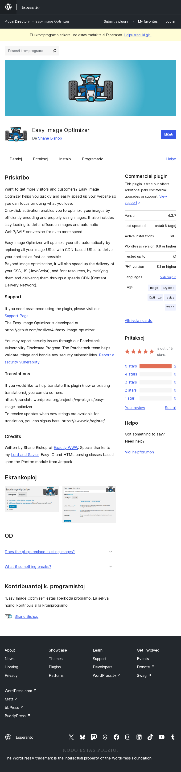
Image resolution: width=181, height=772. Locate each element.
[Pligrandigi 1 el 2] (52, 492)
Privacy (11, 675)
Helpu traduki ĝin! (138, 35)
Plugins (55, 667)
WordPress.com (21, 690)
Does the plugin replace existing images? (40, 552)
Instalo (65, 159)
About (10, 650)
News (10, 658)
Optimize (155, 297)
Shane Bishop (50, 138)
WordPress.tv (107, 675)
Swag (144, 675)
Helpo (171, 159)
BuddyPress (17, 715)
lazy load (168, 288)
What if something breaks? (28, 566)
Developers (102, 667)
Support (100, 658)
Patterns (56, 675)
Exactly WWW (66, 447)
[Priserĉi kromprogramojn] (54, 50)
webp (170, 307)
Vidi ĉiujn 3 (168, 277)
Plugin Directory (17, 21)
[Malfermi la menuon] (173, 7)
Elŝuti (168, 134)
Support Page (17, 315)
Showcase (58, 650)
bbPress (14, 707)
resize (169, 297)
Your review (135, 407)
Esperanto (24, 737)
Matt (11, 699)
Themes (56, 658)
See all (170, 407)
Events (143, 658)
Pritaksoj (40, 159)
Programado (92, 159)
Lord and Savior (25, 454)
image (153, 288)
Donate (146, 667)
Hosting (11, 667)
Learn (98, 650)
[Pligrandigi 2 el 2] (109, 492)
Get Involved (148, 650)
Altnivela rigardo (138, 320)
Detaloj (16, 159)
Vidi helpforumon (139, 452)
